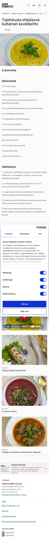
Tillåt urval (24, 311)
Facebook (9, 535)
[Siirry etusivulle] (8, 5)
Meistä (5, 511)
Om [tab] (40, 234)
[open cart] (39, 5)
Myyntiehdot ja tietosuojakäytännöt (19, 521)
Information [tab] (24, 234)
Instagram (9, 532)
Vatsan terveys (18, 13)
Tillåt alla (24, 304)
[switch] (43, 280)
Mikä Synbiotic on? (11, 505)
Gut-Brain (6, 13)
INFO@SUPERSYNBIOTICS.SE (14, 495)
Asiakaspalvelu (9, 516)
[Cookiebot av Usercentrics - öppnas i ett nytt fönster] (36, 227)
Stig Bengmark (31, 13)
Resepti (8, 29)
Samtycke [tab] (9, 234)
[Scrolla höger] (44, 13)
